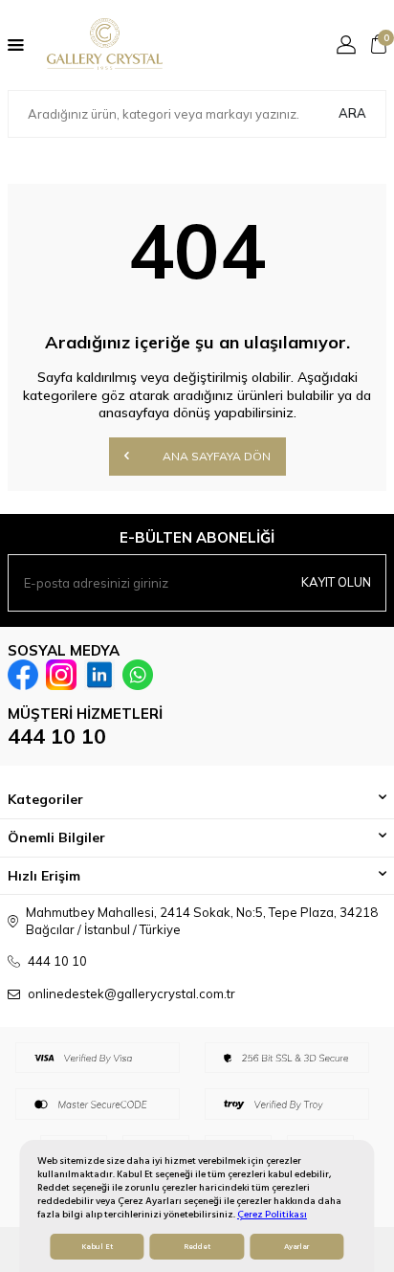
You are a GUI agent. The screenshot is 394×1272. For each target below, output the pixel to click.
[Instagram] (61, 674)
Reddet (197, 1246)
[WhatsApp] (137, 674)
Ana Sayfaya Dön (215, 456)
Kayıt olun (336, 582)
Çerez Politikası (272, 1214)
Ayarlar (296, 1246)
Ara (352, 113)
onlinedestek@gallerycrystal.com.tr (131, 993)
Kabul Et (97, 1246)
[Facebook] (23, 674)
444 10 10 (57, 736)
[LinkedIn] (99, 674)
